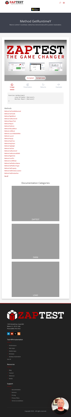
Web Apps (12, 348)
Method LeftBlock (9, 131)
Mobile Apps (12, 351)
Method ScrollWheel (10, 161)
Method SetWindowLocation (12, 171)
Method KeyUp (8, 138)
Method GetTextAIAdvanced (12, 111)
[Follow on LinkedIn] (8, 333)
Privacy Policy (15, 398)
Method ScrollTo (9, 158)
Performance (12, 345)
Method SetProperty (10, 168)
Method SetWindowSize (11, 173)
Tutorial (11, 373)
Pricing (14, 395)
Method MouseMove (10, 128)
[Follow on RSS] (18, 333)
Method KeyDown (9, 143)
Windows (11, 354)
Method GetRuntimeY (10, 151)
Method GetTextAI (9, 114)
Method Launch (9, 136)
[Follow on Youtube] (12, 333)
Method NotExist (9, 126)
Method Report (8, 123)
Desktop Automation (15, 356)
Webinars (12, 376)
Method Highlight (9, 146)
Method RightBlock (10, 116)
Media (11, 378)
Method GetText (9, 148)
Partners (14, 392)
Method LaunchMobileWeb (12, 133)
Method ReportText (10, 121)
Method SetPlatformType (11, 166)
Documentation (16, 389)
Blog (10, 370)
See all (6, 176)
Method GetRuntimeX (10, 119)
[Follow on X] (15, 333)
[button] (12, 86)
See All (9, 359)
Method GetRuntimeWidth (12, 153)
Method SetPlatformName (12, 163)
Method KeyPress (9, 141)
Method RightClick (9, 156)
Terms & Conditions (17, 401)
